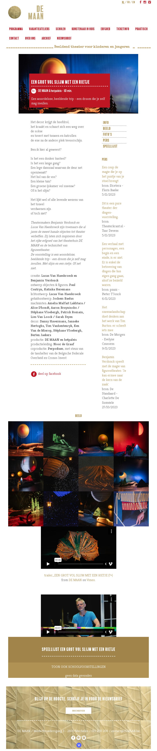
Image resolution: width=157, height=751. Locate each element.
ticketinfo (123, 29)
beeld (107, 128)
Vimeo (91, 580)
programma (16, 29)
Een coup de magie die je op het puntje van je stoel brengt (113, 174)
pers (106, 140)
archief (46, 38)
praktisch (141, 29)
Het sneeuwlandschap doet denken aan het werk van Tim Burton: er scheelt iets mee (114, 318)
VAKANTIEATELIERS (39, 29)
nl (123, 2)
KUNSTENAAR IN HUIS (83, 29)
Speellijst (110, 146)
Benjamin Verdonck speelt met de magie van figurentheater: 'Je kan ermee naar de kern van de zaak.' (114, 370)
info (106, 122)
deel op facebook (49, 374)
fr (128, 2)
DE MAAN (75, 580)
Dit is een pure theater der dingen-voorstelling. (111, 210)
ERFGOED (105, 29)
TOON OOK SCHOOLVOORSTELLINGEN (79, 667)
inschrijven (78, 710)
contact (14, 38)
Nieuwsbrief (64, 38)
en (133, 2)
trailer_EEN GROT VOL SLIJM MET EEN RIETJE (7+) (78, 575)
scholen (61, 29)
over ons (30, 38)
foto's (107, 134)
